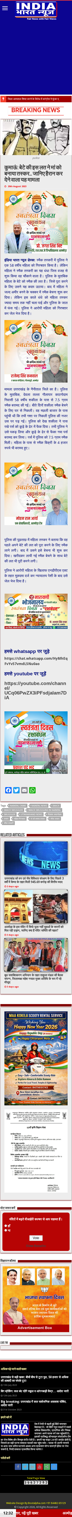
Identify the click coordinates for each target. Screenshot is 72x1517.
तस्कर (6, 819)
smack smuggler (13, 810)
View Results (36, 1246)
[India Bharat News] (36, 10)
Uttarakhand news (31, 814)
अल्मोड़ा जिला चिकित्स (18, 99)
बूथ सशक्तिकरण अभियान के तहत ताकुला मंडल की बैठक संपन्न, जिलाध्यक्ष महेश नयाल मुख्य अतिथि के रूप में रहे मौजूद (33, 978)
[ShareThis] (47, 1467)
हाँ (9, 1226)
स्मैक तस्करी (8, 823)
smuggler (9, 814)
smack (55, 805)
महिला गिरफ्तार (19, 819)
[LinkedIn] (32, 1467)
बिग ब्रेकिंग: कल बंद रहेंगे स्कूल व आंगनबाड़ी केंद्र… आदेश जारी (35, 1391)
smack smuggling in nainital (44, 810)
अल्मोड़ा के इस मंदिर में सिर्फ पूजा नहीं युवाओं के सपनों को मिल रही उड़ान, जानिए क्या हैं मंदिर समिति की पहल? (33, 928)
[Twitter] (25, 1467)
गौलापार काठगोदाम (55, 814)
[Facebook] (18, 1467)
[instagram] (54, 1467)
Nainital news (39, 805)
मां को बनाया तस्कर (38, 819)
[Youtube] (39, 1467)
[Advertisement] (36, 57)
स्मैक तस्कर (55, 819)
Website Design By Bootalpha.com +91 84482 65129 (36, 1503)
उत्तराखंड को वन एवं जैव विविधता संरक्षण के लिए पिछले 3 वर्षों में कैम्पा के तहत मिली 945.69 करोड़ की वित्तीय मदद (34, 880)
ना (9, 1230)
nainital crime (18, 805)
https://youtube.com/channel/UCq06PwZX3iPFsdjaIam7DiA (35, 690)
